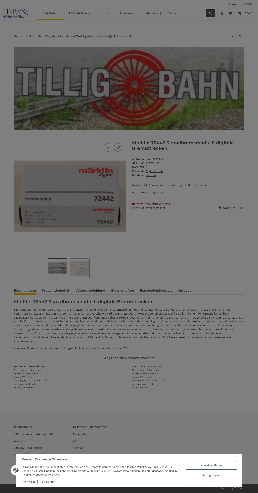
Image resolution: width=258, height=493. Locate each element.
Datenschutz (47, 481)
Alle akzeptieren (211, 465)
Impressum (29, 481)
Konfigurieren (211, 475)
